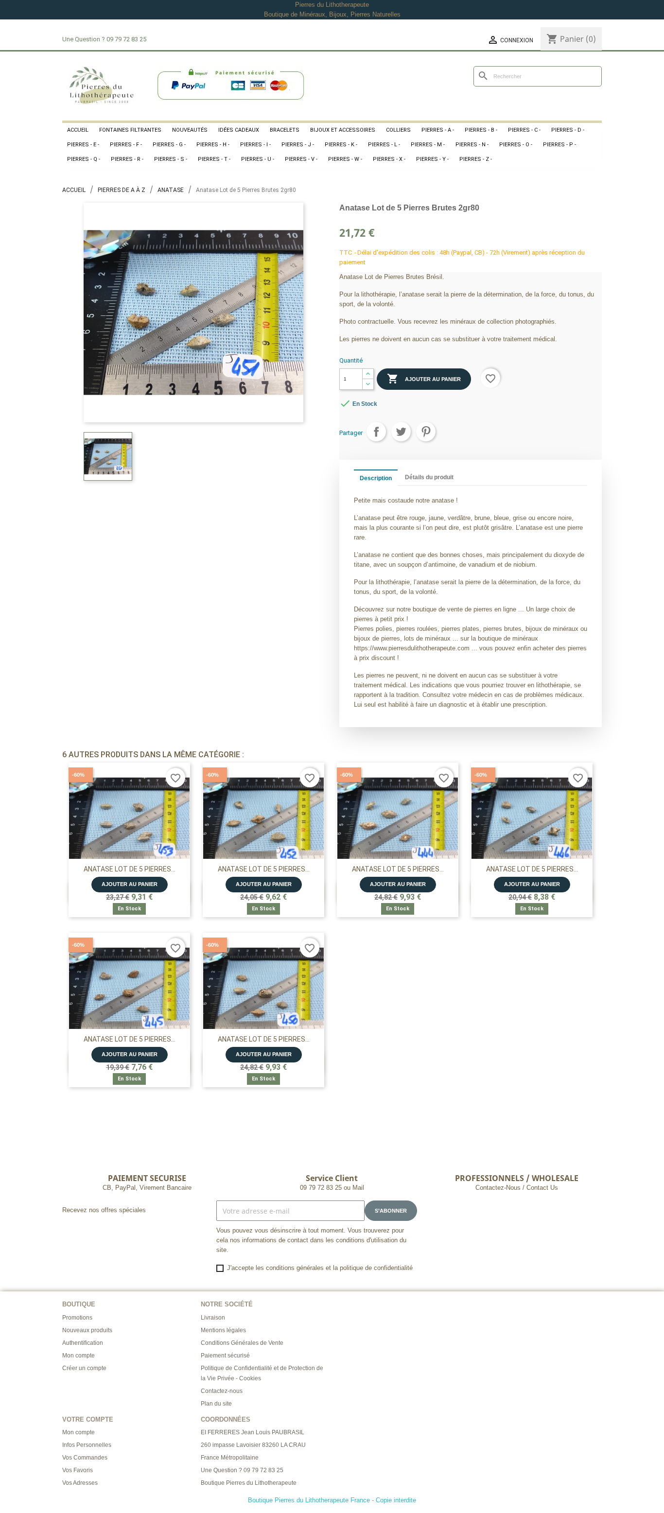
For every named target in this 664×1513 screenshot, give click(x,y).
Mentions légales (223, 1330)
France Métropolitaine (230, 1457)
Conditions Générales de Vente (242, 1342)
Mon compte (78, 1355)
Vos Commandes (84, 1457)
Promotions (77, 1317)
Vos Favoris (77, 1470)
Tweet (401, 431)
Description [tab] (376, 478)
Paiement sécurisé (225, 1355)
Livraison (213, 1317)
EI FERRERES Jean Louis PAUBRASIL (252, 1432)
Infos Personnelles (86, 1445)
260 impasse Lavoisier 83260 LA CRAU (253, 1445)
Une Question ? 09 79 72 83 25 (242, 1470)
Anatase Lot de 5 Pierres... (129, 869)
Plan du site (216, 1403)
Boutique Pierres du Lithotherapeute (249, 1482)
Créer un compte (84, 1368)
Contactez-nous (222, 1391)
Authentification (82, 1342)
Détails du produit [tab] (429, 477)
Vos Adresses (80, 1482)
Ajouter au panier (424, 378)
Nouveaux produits (87, 1330)
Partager (376, 431)
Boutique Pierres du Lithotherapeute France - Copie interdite (332, 1500)
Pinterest (426, 431)
